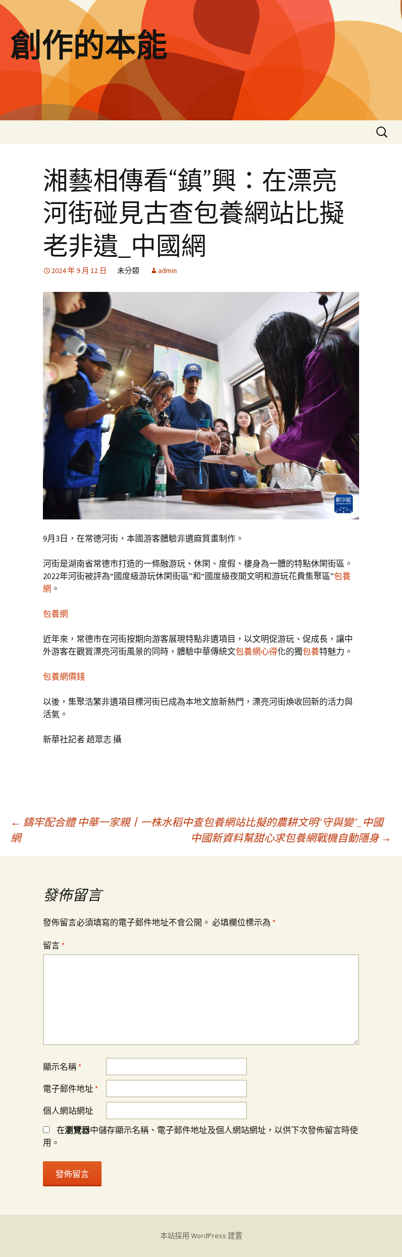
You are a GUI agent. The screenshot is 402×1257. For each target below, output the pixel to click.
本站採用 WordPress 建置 (201, 1235)
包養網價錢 (64, 676)
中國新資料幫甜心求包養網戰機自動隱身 (291, 837)
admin (167, 270)
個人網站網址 (68, 1110)
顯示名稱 (62, 1066)
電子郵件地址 (70, 1088)
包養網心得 (256, 651)
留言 (54, 945)
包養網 (55, 613)
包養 (311, 651)
